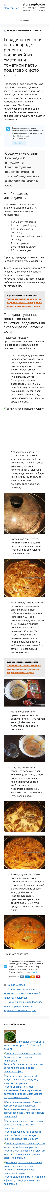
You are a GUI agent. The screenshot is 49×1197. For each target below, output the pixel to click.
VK (22, 977)
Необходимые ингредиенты (15, 160)
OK (33, 977)
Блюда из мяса (16, 984)
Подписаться (19, 143)
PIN (38, 977)
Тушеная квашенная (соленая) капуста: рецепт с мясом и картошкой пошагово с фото (23, 1006)
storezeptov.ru (33, 4)
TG (27, 977)
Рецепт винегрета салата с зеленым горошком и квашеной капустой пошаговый (22, 993)
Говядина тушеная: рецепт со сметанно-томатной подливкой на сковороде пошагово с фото (22, 176)
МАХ (35, 972)
